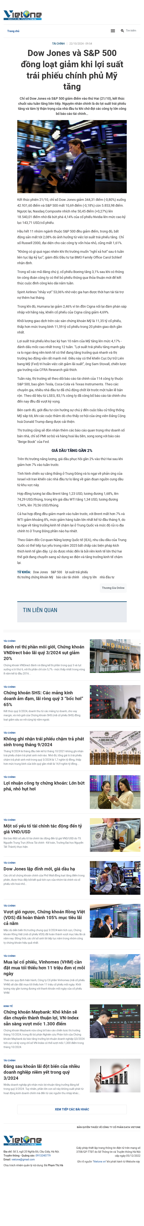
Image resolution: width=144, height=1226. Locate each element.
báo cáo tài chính (67, 577)
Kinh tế (8, 1006)
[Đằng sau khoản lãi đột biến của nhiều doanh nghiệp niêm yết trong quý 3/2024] (115, 1075)
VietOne (23, 15)
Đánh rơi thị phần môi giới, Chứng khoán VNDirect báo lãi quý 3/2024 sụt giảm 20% (44, 652)
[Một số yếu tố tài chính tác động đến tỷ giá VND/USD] (115, 835)
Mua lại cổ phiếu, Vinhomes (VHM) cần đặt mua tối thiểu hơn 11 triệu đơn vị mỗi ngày (44, 967)
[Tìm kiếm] (122, 31)
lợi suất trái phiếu (76, 572)
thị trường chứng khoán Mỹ (35, 577)
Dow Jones (40, 572)
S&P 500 (56, 572)
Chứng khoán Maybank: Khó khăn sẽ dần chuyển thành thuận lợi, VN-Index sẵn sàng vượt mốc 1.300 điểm (41, 1017)
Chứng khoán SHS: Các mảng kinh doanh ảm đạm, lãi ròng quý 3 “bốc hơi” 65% (43, 698)
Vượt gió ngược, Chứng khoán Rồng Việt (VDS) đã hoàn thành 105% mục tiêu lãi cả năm (44, 917)
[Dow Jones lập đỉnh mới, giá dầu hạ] (115, 878)
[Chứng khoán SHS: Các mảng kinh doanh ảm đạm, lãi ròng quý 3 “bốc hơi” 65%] (115, 702)
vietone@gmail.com (23, 1159)
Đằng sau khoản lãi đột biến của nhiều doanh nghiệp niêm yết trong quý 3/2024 (42, 1072)
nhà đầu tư (107, 577)
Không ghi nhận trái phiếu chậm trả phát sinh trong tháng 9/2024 (44, 741)
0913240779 (43, 1155)
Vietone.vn (99, 1161)
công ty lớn (89, 577)
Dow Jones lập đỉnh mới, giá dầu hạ (39, 869)
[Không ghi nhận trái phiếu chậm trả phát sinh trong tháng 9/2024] (115, 748)
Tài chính (58, 43)
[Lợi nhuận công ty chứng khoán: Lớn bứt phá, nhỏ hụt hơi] (115, 792)
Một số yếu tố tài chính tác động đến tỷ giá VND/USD (43, 828)
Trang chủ (13, 31)
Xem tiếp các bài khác (72, 1109)
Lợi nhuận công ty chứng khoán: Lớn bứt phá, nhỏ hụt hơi (44, 786)
